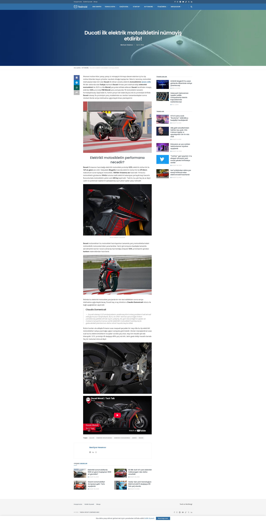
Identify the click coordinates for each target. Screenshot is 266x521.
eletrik (134, 438)
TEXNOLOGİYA (110, 7)
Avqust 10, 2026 (176, 177)
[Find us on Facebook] (174, 512)
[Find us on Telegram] (180, 2)
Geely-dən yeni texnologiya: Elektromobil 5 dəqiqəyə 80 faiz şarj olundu (139, 484)
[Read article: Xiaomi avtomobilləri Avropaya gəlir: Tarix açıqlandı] (80, 485)
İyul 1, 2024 (174, 104)
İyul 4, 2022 (140, 45)
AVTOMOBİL (148, 7)
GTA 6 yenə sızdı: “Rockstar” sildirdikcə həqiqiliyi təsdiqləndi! (179, 118)
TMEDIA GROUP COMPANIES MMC (89, 512)
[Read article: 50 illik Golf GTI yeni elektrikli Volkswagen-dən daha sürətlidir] (120, 473)
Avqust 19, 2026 (176, 123)
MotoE (141, 438)
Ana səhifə (77, 68)
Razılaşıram (163, 518)
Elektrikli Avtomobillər (104, 438)
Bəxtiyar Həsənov (127, 45)
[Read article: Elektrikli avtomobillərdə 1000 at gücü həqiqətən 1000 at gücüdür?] (80, 473)
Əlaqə (95, 2)
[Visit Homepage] (80, 6)
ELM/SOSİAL (124, 7)
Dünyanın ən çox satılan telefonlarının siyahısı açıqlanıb (180, 146)
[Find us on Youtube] (183, 2)
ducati (91, 438)
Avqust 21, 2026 (176, 139)
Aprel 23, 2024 (175, 88)
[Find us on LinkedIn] (191, 2)
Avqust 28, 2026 (134, 477)
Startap (136, 7)
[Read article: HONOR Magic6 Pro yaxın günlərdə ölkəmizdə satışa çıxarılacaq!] (162, 84)
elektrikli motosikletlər (122, 438)
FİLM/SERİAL (162, 7)
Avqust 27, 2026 (134, 489)
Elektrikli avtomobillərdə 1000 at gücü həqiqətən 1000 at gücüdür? (99, 472)
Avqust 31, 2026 (94, 477)
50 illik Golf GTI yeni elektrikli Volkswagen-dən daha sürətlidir (140, 472)
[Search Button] (191, 7)
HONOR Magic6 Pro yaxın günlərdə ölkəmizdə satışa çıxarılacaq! (181, 83)
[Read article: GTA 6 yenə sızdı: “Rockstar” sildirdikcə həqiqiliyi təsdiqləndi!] (162, 119)
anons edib (146, 82)
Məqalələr (175, 7)
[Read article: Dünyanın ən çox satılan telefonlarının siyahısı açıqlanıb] (162, 147)
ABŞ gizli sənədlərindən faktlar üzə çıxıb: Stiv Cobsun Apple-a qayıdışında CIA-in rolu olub (179, 132)
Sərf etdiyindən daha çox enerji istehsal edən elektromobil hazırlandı (180, 172)
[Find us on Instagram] (177, 2)
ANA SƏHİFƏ (96, 7)
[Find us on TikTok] (186, 2)
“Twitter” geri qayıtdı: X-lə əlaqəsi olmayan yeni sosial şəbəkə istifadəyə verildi (181, 159)
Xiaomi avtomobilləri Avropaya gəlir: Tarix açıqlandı (96, 484)
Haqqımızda (78, 2)
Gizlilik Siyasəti (87, 2)
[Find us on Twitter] (189, 2)
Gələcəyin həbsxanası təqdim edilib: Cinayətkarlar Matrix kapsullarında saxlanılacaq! (179, 97)
